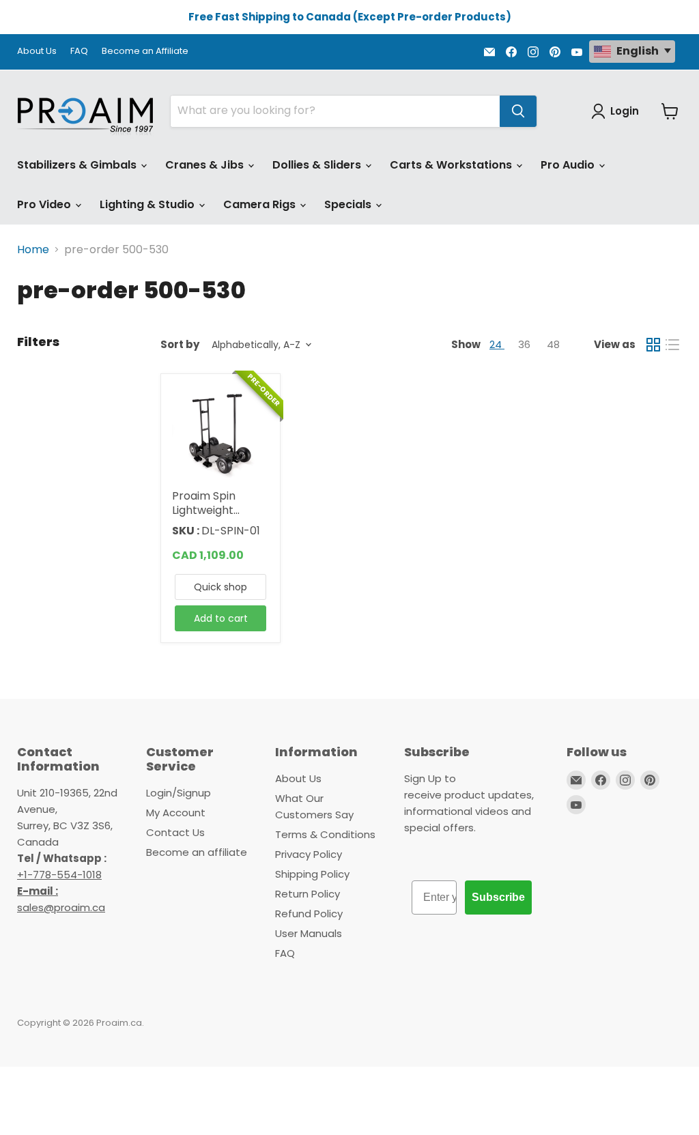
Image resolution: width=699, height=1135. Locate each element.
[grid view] (653, 344)
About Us (37, 51)
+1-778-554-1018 (59, 874)
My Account (175, 812)
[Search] (518, 111)
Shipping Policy (312, 874)
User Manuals (308, 933)
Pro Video (45, 204)
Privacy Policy (308, 854)
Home (33, 250)
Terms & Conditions (325, 834)
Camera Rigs (260, 204)
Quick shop (220, 587)
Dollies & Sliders (318, 165)
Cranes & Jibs (205, 165)
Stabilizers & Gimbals (78, 165)
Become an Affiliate (145, 51)
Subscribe (498, 897)
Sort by (179, 344)
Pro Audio (569, 165)
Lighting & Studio (148, 204)
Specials (349, 204)
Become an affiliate (196, 852)
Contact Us (175, 832)
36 (525, 344)
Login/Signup (178, 793)
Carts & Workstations (452, 165)
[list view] (672, 344)
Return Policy (307, 894)
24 (496, 344)
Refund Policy (309, 913)
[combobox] (335, 111)
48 (553, 344)
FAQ (79, 51)
